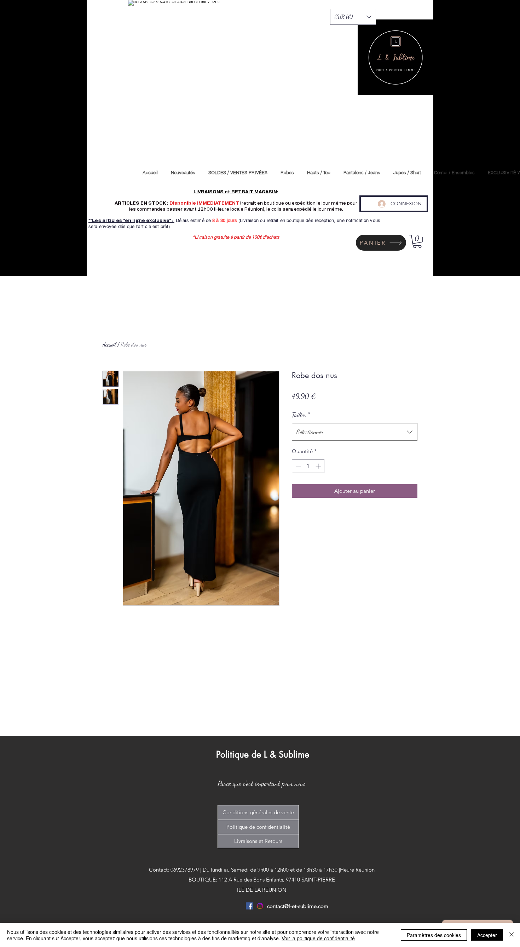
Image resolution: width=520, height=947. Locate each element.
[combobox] (354, 432)
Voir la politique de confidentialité (318, 938)
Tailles (301, 414)
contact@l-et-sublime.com (297, 906)
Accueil (109, 344)
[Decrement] (297, 466)
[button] (353, 17)
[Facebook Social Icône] (249, 905)
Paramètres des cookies (434, 935)
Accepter (487, 935)
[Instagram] (260, 905)
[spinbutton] (308, 466)
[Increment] (319, 466)
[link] (417, 241)
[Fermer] (511, 935)
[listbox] (353, 17)
